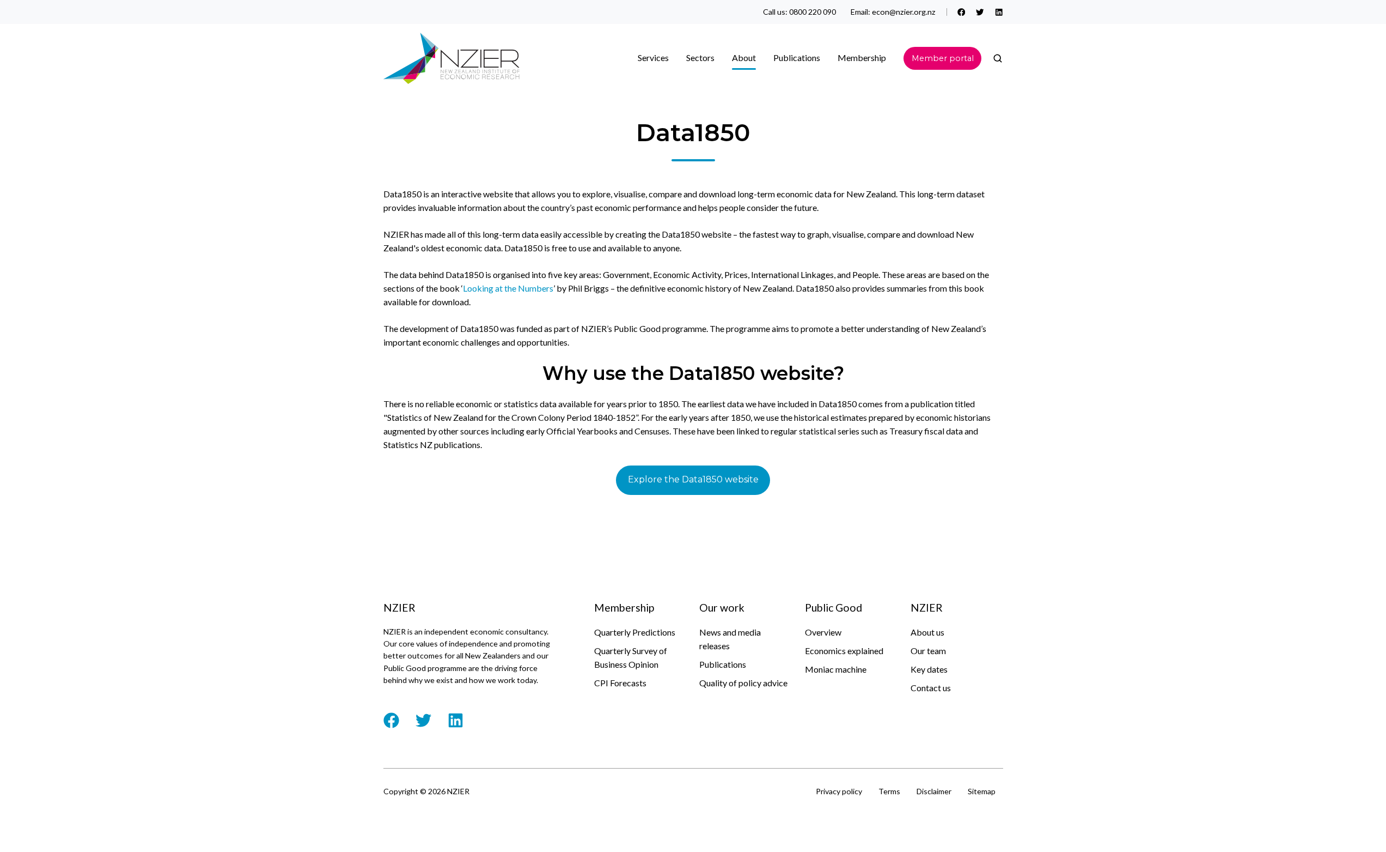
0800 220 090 (812, 11)
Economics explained (844, 650)
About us (927, 632)
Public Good (833, 607)
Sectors (700, 57)
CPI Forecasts (620, 683)
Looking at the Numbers (508, 288)
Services (653, 57)
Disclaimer (934, 791)
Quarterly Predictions (634, 632)
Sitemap (982, 791)
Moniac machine (835, 669)
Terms (889, 791)
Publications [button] (796, 57)
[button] (997, 58)
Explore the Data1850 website (693, 479)
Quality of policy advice (743, 683)
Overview (823, 632)
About (744, 57)
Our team (928, 650)
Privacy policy (839, 791)
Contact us (931, 687)
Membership (862, 57)
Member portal (943, 58)
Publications (722, 664)
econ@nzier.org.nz (904, 11)
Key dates (929, 669)
